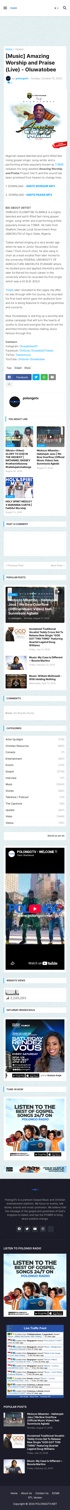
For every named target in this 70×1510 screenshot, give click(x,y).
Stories (35, 790)
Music (28, 367)
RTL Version (35, 1497)
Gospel (19, 49)
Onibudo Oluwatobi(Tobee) (36, 350)
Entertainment (35, 758)
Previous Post (16, 565)
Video (35, 816)
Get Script (24, 1397)
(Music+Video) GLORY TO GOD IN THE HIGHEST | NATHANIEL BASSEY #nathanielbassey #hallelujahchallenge (18, 458)
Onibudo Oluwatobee (31, 359)
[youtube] (35, 1229)
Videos (35, 822)
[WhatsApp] (44, 377)
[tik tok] (51, 1229)
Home (9, 49)
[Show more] (9, 384)
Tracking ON (45, 1397)
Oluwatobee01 (29, 346)
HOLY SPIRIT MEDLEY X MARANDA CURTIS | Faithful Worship (19, 504)
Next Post (56, 565)
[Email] (52, 377)
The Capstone (35, 803)
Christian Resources (35, 745)
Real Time (34, 1397)
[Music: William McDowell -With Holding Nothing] (16, 681)
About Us (26, 1493)
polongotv (31, 398)
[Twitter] (36, 377)
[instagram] (43, 1229)
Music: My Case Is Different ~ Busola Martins (45, 659)
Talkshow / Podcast (35, 797)
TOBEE (59, 164)
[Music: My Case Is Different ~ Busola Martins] (16, 663)
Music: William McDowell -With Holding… (25, 1336)
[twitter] (27, 1229)
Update (35, 810)
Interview (35, 777)
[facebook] (19, 1229)
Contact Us (41, 1493)
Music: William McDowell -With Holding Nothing (45, 677)
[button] (5, 8)
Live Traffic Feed (35, 1328)
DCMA (55, 1493)
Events (35, 764)
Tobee (10, 290)
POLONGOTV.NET (53, 1340)
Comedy (35, 752)
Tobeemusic (23, 355)
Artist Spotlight (35, 739)
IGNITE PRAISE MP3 (39, 194)
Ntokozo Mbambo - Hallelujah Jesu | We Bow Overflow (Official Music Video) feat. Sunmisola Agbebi (50, 457)
